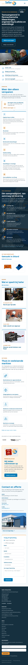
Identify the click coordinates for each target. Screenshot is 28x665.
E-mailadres (6, 556)
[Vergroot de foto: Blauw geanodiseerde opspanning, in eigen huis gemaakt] (15, 267)
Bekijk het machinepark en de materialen (13, 246)
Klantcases (4, 628)
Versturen (8, 579)
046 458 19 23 (5, 504)
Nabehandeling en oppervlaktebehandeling (11, 612)
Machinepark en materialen (7, 624)
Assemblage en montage (7, 614)
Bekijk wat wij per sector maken (9, 430)
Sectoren (4, 626)
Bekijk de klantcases (7, 259)
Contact (3, 637)
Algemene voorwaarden (6, 662)
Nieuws (3, 630)
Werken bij (4, 633)
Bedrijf (5, 551)
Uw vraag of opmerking (9, 568)
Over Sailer (4, 631)
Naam (5, 545)
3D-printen (4, 617)
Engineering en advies (6, 608)
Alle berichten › (5, 285)
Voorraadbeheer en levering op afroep (10, 615)
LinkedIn (4, 603)
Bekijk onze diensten (8, 44)
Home (3, 622)
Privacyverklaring (13, 655)
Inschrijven (5, 653)
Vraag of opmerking (10, 540)
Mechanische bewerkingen (7, 610)
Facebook (9, 603)
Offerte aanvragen (9, 40)
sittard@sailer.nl (6, 508)
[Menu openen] (24, 3)
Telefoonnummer (8, 562)
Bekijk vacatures (10, 475)
